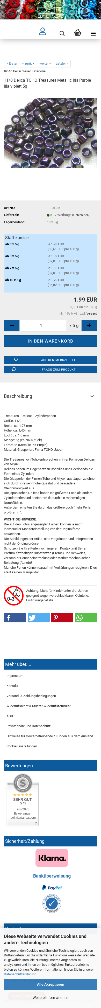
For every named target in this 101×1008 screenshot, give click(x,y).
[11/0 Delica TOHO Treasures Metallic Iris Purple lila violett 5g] (50, 133)
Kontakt (12, 686)
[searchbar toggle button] (62, 33)
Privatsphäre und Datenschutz (28, 726)
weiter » (45, 63)
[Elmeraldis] (50, 9)
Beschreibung (18, 396)
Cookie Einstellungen (21, 746)
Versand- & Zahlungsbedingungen (31, 696)
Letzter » (62, 63)
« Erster (11, 63)
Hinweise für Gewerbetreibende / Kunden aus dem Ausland (49, 736)
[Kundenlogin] (46, 33)
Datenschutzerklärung (20, 974)
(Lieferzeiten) (81, 215)
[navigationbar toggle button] (93, 33)
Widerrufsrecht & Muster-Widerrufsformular (38, 706)
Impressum (14, 676)
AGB (9, 716)
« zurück (28, 63)
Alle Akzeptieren (50, 984)
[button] (15, 617)
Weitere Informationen (50, 998)
